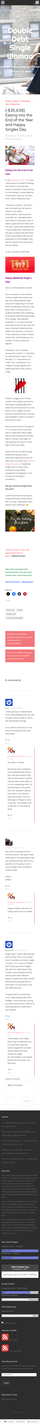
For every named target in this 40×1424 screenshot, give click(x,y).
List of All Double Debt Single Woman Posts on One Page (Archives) (19, 1124)
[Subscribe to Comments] (5, 1351)
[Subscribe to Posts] (5, 1340)
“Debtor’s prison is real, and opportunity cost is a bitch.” (17, 553)
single (19, 610)
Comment (26, 1101)
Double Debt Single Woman (16, 756)
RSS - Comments (15, 1351)
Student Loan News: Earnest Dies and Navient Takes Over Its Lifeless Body (20, 639)
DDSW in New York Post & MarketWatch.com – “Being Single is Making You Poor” (19, 1133)
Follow (6, 1383)
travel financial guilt (14, 618)
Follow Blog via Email (9, 1361)
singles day (10, 614)
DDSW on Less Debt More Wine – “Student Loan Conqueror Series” (19, 1160)
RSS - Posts (13, 1340)
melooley (8, 848)
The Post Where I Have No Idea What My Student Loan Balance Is (20, 656)
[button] (20, 155)
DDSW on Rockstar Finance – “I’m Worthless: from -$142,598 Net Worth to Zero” (20, 1142)
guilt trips (10, 610)
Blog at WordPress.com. (20, 1412)
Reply (7, 743)
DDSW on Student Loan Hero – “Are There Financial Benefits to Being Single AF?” (17, 1151)
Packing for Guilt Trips (19, 180)
